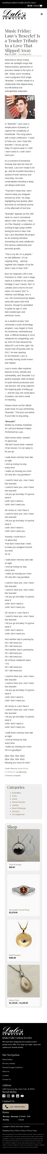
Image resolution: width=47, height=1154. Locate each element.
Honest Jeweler (18, 802)
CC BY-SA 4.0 (10, 772)
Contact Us (6, 1079)
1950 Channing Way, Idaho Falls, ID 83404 (18, 1089)
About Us (5, 1071)
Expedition (16, 793)
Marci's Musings (19, 808)
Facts (14, 796)
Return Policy (20, 1131)
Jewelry (15, 805)
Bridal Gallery (7, 1059)
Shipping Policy (8, 1131)
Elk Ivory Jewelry (8, 1063)
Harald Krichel (22, 768)
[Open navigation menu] (42, 14)
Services (15, 811)
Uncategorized (25, 54)
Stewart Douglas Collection (12, 1067)
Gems (14, 799)
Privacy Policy (32, 1131)
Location (5, 1075)
